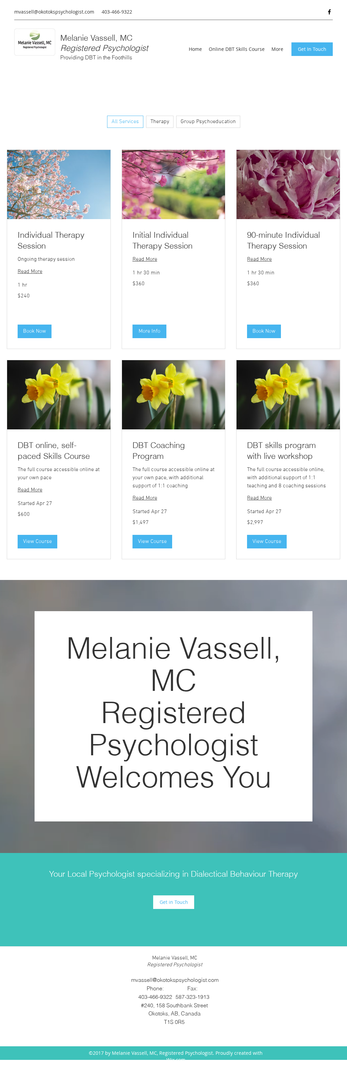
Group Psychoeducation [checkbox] (208, 121)
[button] (35, 331)
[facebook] (329, 11)
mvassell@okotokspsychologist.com (54, 11)
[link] (59, 240)
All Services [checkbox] (125, 121)
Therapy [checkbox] (159, 121)
